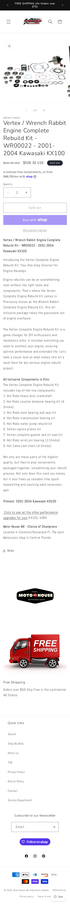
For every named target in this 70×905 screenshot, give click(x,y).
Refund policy (59, 890)
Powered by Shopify (39, 890)
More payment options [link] (35, 230)
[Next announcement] (62, 5)
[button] (8, 21)
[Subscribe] (53, 827)
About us (13, 753)
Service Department (20, 800)
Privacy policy (27, 896)
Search (12, 734)
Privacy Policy (16, 772)
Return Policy (16, 781)
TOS (10, 762)
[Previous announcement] (7, 5)
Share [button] (10, 551)
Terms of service (46, 896)
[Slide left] (26, 110)
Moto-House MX (21, 890)
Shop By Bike (16, 744)
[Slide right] (44, 110)
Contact (13, 791)
